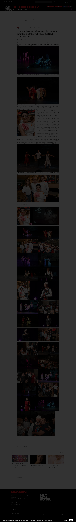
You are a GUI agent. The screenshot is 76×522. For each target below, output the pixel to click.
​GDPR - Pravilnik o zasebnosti (47, 520)
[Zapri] (74, 520)
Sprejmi (71, 520)
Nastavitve (65, 520)
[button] (50, 241)
